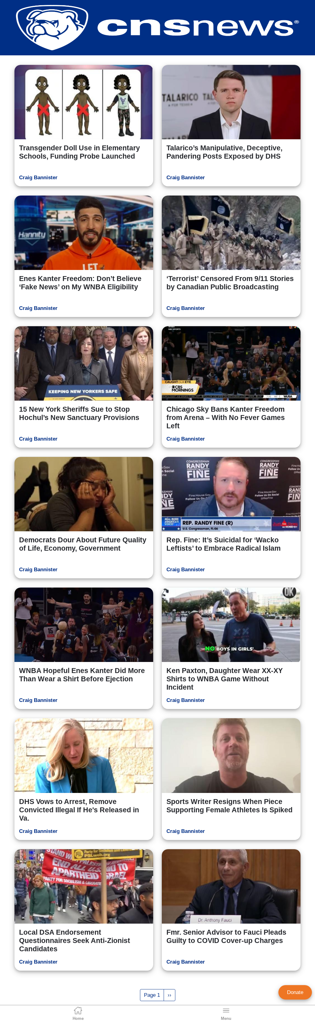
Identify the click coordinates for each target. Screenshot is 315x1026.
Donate (295, 992)
